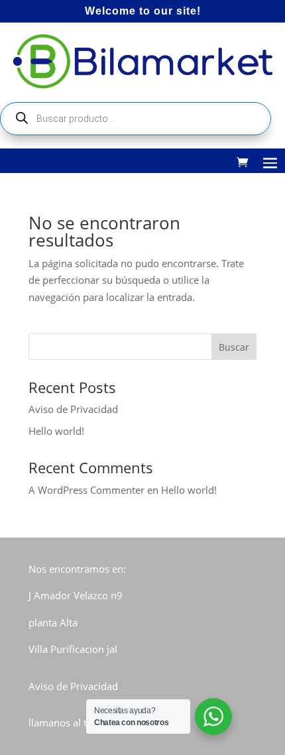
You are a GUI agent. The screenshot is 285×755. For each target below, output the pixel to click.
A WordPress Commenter (86, 489)
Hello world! (56, 430)
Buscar (234, 347)
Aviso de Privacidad (73, 409)
